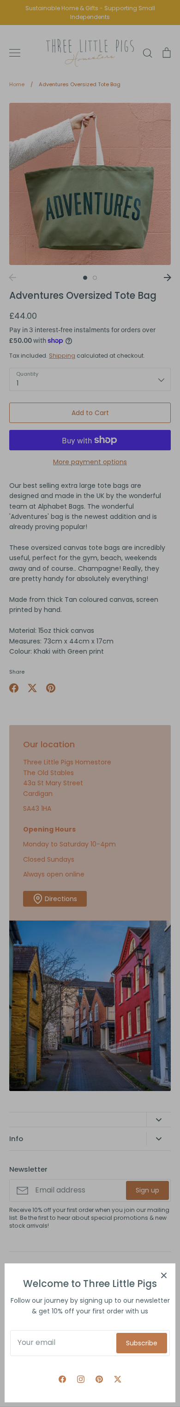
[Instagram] (81, 1379)
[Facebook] (62, 1379)
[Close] (164, 1275)
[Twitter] (117, 1379)
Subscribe (141, 1343)
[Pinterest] (99, 1379)
